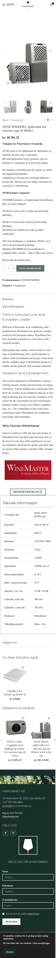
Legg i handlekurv (30, 268)
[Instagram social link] (13, 833)
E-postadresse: (10, 899)
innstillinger (44, 943)
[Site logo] (28, 4)
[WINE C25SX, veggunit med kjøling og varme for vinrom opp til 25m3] (14, 726)
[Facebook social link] (5, 833)
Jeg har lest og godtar (23, 913)
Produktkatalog (26, 491)
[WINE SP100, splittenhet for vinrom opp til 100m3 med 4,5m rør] (41, 726)
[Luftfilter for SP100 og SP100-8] (14, 675)
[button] (5, 51)
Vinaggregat (17, 120)
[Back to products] (48, 120)
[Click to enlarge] (8, 83)
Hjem (5, 120)
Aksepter (10, 952)
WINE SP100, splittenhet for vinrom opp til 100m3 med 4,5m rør (41, 748)
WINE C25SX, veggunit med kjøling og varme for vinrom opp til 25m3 (14, 748)
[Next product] (52, 120)
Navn (5, 871)
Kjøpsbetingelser (10, 816)
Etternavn (7, 885)
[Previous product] (44, 120)
